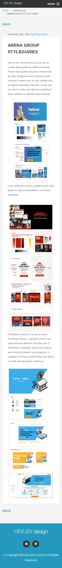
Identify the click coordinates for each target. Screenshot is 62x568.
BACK (7, 24)
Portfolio (19, 11)
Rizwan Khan (40, 34)
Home (5, 11)
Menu (51, 4)
